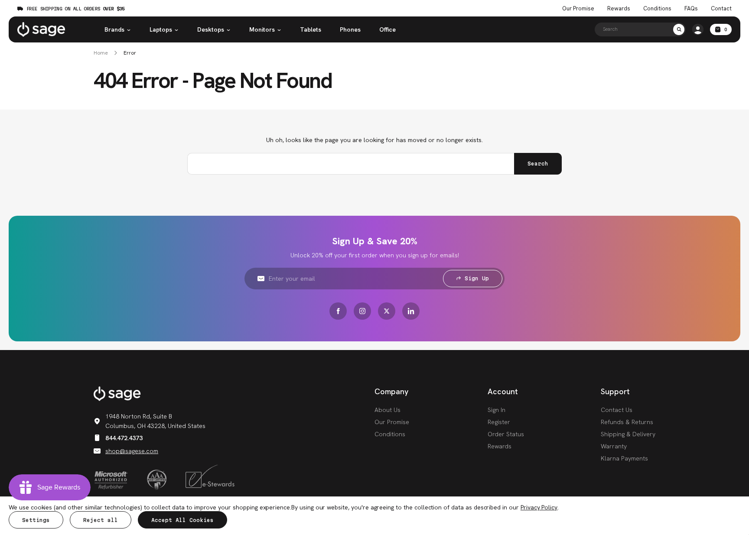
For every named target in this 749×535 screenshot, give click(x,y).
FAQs (691, 9)
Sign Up (477, 278)
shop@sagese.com (131, 451)
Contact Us (616, 410)
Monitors (262, 29)
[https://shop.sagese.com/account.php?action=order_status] (697, 29)
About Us (387, 410)
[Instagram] (362, 311)
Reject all (100, 520)
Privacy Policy (539, 507)
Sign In (496, 410)
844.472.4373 (124, 438)
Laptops (161, 29)
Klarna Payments (624, 458)
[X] (386, 311)
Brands (114, 29)
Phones (350, 29)
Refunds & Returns (627, 422)
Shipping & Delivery (628, 434)
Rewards (618, 9)
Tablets (310, 29)
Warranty (614, 446)
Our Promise (578, 9)
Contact (721, 9)
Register (499, 422)
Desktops (210, 29)
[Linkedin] (411, 311)
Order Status (506, 434)
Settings (36, 520)
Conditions (657, 9)
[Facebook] (338, 311)
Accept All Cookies (182, 520)
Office (387, 29)
